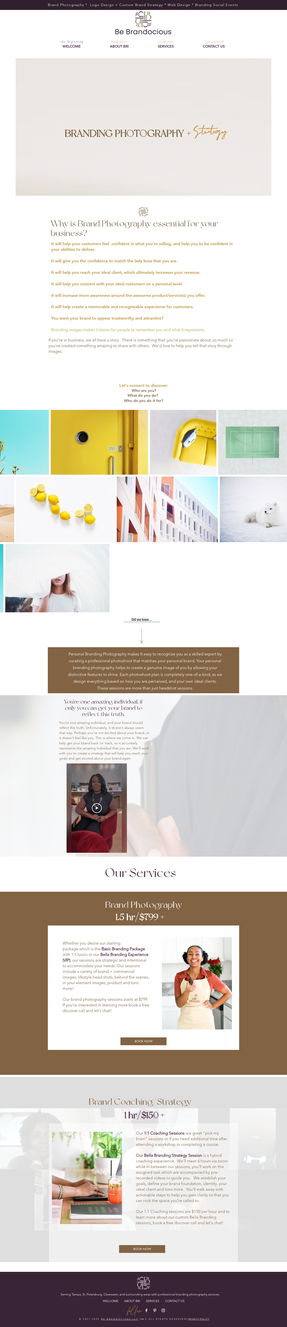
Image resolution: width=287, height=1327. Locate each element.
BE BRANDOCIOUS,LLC (119, 1319)
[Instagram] (280, 669)
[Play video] (97, 808)
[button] (165, 46)
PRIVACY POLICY (198, 1319)
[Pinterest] (280, 662)
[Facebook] (280, 655)
